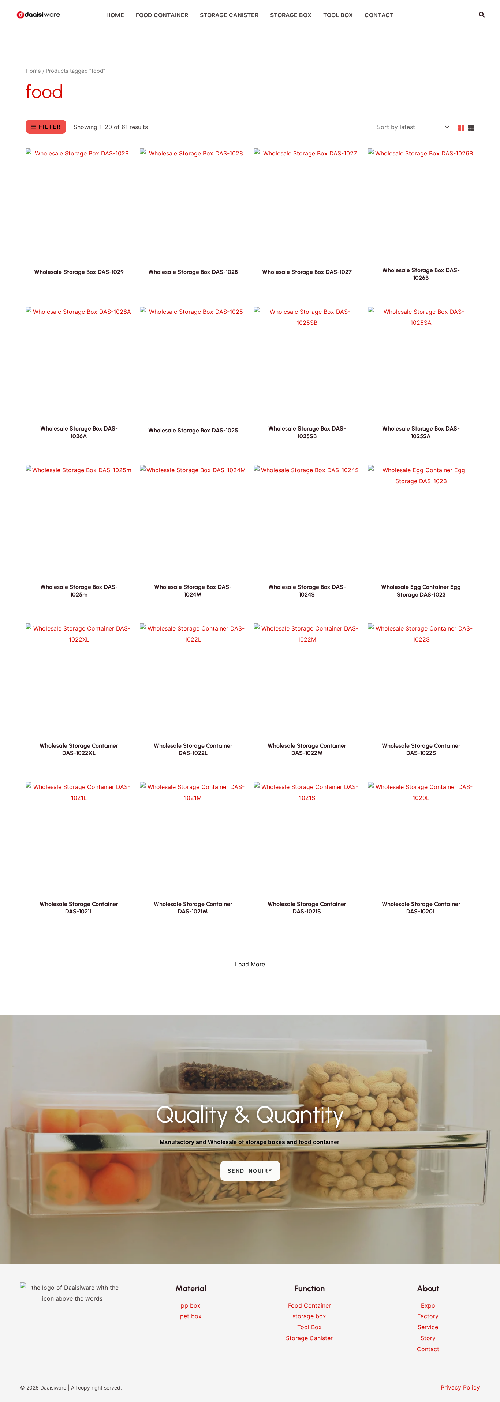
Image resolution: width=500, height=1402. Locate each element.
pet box (191, 1316)
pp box (191, 1305)
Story (428, 1338)
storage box (309, 1316)
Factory (428, 1316)
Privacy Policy (460, 1387)
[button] (482, 14)
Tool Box (309, 1327)
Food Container (309, 1305)
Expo (428, 1305)
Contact (428, 1349)
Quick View (78, 248)
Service (428, 1327)
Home (33, 71)
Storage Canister (309, 1338)
